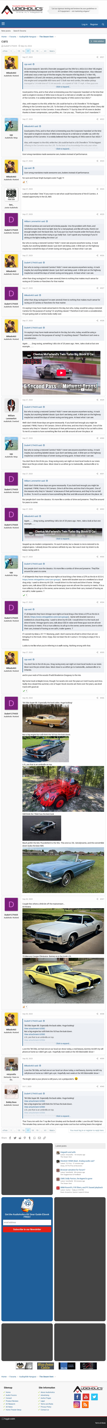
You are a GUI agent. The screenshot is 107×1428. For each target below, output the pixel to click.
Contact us (45, 1410)
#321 (102, 57)
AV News (9, 1407)
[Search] (103, 24)
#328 (102, 321)
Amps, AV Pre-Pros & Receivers (71, 1166)
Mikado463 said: (31, 126)
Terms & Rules (100, 1423)
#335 (102, 652)
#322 (102, 119)
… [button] (14, 51)
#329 (102, 400)
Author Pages (46, 1398)
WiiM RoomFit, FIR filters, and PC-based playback (81, 1187)
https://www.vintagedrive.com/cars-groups (41, 579)
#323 (102, 161)
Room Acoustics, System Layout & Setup (74, 1192)
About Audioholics (48, 1392)
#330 (102, 438)
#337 (102, 899)
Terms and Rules (47, 1404)
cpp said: (28, 64)
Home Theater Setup (13, 1410)
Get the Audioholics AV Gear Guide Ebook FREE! (27, 1215)
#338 (102, 1014)
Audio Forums (11, 1395)
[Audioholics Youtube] (86, 1400)
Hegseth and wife (68, 1152)
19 (37, 51)
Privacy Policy (46, 1407)
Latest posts (61, 1146)
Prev (6, 51)
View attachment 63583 (34, 1034)
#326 (102, 255)
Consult (9, 1398)
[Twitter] (94, 1400)
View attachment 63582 (34, 1028)
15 (19, 51)
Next (52, 51)
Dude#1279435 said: (33, 263)
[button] (3, 23)
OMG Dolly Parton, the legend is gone (76, 1178)
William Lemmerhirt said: (34, 221)
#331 (102, 474)
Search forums (19, 31)
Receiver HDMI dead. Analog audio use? (77, 1161)
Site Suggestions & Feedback (70, 1174)
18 (32, 51)
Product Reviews (12, 1401)
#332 (102, 509)
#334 (102, 602)
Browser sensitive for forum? (72, 1170)
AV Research (10, 1404)
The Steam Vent (66, 1157)
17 (28, 51)
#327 (102, 288)
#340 (102, 1086)
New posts (6, 31)
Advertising (45, 1395)
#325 (102, 214)
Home (8, 1392)
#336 (102, 698)
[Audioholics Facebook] (77, 1400)
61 (45, 51)
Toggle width (9, 1419)
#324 (102, 189)
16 (23, 51)
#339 (102, 1059)
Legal (43, 1401)
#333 (102, 557)
